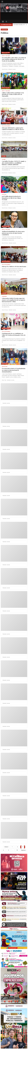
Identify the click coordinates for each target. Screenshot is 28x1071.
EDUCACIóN (4, 366)
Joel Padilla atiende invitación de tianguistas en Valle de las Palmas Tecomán (11, 198)
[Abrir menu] (3, 21)
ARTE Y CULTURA (6, 55)
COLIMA (3, 159)
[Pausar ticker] (26, 25)
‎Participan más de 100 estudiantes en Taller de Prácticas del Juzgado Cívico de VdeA (13, 335)
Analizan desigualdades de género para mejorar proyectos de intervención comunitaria (13, 233)
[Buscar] (6, 21)
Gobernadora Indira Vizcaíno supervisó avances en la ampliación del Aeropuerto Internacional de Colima (13, 300)
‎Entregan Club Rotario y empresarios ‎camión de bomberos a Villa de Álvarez (13, 128)
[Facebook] (2, 1)
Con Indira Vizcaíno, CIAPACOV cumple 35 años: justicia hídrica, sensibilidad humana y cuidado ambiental (14, 162)
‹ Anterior (6, 846)
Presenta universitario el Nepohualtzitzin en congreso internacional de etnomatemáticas (13, 370)
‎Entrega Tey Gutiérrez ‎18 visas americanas (14, 266)
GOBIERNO (4, 296)
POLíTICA (4, 194)
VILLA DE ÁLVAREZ (6, 125)
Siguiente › (23, 850)
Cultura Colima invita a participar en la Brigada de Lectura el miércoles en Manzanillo (13, 94)
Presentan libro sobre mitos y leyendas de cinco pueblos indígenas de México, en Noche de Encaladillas (14, 59)
